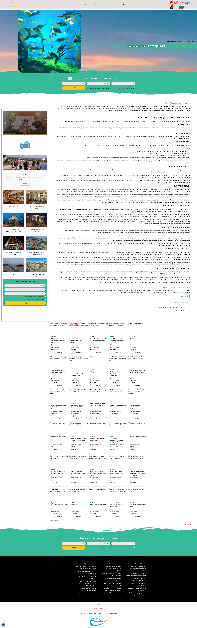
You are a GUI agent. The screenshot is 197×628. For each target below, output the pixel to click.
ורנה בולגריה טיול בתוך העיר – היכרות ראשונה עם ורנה (137, 579)
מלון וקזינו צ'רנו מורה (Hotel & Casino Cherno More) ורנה (112, 589)
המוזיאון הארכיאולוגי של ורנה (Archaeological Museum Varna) (136, 575)
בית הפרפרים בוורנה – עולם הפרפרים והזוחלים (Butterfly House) (138, 569)
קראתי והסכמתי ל (125, 88)
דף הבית (195, 41)
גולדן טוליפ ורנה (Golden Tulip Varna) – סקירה (36, 230)
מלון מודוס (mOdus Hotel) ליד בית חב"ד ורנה (13, 253)
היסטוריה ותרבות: (179, 313)
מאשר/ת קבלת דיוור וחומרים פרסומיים (99, 88)
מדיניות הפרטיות (120, 88)
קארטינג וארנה (13, 274)
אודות (98, 604)
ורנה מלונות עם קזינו (13, 207)
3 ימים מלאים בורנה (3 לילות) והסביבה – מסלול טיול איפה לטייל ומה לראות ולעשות (86, 583)
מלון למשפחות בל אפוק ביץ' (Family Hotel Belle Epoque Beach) (113, 569)
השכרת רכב (67, 5)
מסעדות (105, 5)
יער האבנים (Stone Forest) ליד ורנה (36, 275)
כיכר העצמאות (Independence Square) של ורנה (87, 573)
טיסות (76, 5)
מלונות (123, 5)
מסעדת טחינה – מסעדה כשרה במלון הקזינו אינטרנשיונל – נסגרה (86, 568)
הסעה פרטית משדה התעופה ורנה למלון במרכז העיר (137, 589)
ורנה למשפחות (190, 41)
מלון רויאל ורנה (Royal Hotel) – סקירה (36, 207)
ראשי (129, 5)
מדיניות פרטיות (98, 609)
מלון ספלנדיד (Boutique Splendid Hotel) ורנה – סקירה (13, 230)
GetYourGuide (192, 525)
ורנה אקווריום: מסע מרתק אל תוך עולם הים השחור (172, 307)
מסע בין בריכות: (179, 310)
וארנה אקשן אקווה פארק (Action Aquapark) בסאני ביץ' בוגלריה (136, 594)
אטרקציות (14, 6)
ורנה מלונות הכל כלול (115, 593)
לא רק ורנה (58, 5)
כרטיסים (115, 5)
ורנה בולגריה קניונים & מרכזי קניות (86, 593)
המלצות (85, 5)
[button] (11, 2)
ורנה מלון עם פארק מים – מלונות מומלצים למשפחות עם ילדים (36, 253)
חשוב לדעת (96, 5)
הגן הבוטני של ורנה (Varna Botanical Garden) (88, 589)
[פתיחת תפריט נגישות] (3, 624)
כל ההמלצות (184, 296)
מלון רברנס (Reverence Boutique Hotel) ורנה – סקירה (111, 575)
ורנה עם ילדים (183, 41)
